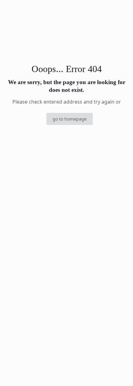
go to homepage (70, 119)
